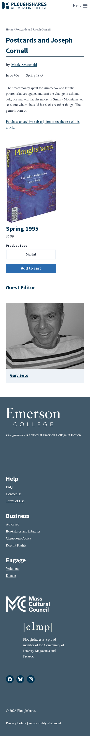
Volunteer (12, 568)
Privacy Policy (16, 723)
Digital (31, 254)
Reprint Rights (16, 545)
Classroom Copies (18, 538)
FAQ (9, 486)
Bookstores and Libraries (23, 531)
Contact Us (13, 493)
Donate (11, 575)
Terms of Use (15, 500)
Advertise (12, 524)
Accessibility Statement (45, 723)
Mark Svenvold (24, 64)
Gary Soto (19, 375)
